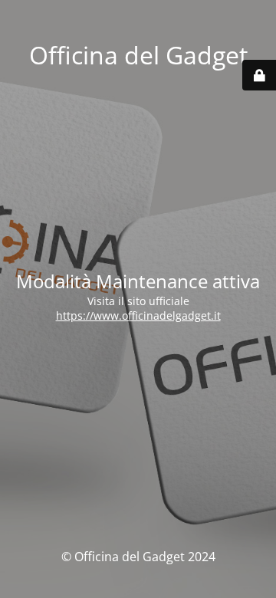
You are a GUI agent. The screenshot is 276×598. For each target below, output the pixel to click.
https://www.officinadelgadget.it (138, 315)
